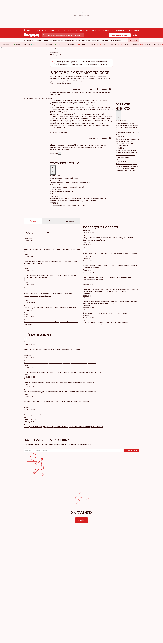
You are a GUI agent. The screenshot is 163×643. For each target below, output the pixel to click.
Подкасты (76, 40)
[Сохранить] (25, 243)
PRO (106, 40)
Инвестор (48, 40)
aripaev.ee (40, 30)
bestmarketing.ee (50, 30)
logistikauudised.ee (121, 30)
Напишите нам (115, 40)
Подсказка (86, 40)
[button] (73, 450)
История (100, 40)
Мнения (68, 40)
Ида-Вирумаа (58, 40)
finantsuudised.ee (73, 30)
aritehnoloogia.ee (85, 30)
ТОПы (93, 40)
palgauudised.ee (138, 30)
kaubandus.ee (96, 30)
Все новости (28, 40)
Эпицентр (38, 40)
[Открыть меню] (33, 30)
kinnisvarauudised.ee (108, 30)
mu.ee (130, 30)
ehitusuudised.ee (62, 30)
